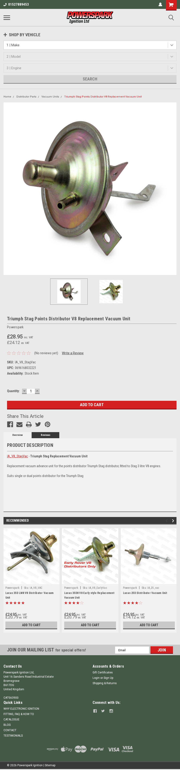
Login (96, 678)
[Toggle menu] (7, 17)
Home (7, 96)
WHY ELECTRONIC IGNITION (21, 708)
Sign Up (108, 678)
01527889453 (18, 4)
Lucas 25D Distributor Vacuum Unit (145, 593)
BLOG (7, 725)
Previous (7, 188)
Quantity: (13, 391)
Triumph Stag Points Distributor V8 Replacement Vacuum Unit (103, 96)
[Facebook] (10, 424)
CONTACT (10, 730)
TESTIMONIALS (13, 735)
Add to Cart (31, 625)
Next (172, 188)
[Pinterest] (48, 424)
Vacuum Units (50, 96)
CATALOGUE (11, 719)
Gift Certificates (103, 672)
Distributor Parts (26, 96)
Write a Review (73, 353)
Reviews (45, 435)
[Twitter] (38, 424)
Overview (17, 435)
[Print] (29, 424)
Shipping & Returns (105, 683)
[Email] (19, 424)
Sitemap (50, 765)
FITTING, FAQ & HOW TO (19, 714)
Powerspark (12, 587)
